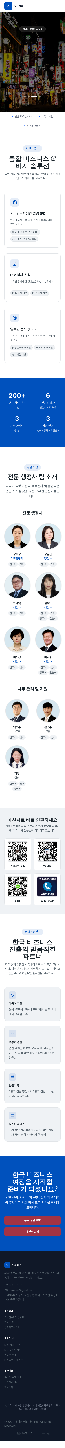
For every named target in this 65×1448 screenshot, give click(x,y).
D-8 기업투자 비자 (13, 1351)
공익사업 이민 (11, 1388)
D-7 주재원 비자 (12, 1356)
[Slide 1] (25, 103)
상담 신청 (32, 89)
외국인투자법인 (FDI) (14, 1324)
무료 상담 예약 (32, 78)
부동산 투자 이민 (12, 1383)
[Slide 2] (29, 103)
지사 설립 (9, 1329)
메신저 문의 (32, 1238)
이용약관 (45, 1440)
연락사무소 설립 (12, 1334)
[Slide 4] (38, 103)
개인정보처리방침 (25, 1440)
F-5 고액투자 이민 (13, 1366)
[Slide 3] (32, 103)
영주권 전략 (10, 1361)
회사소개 (8, 1393)
